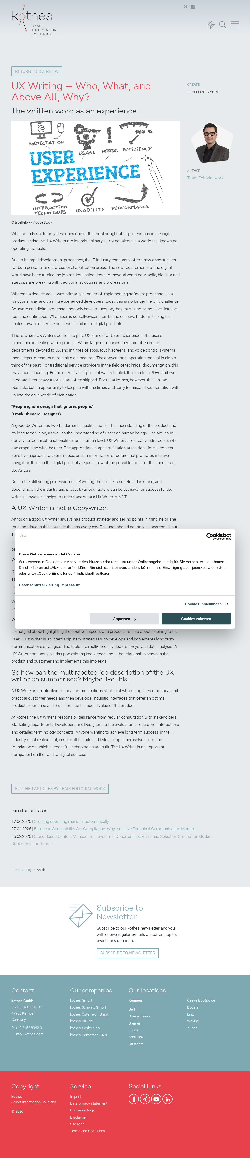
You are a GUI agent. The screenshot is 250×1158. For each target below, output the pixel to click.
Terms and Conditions (87, 1131)
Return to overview (37, 71)
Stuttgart (136, 1044)
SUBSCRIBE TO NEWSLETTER (127, 953)
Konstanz (136, 1037)
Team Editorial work (205, 177)
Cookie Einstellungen (203, 604)
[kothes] (34, 17)
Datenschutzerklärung (39, 585)
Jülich (133, 1030)
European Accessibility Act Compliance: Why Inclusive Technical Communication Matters (114, 828)
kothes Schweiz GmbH (88, 1007)
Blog (28, 870)
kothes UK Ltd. (82, 1021)
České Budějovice (201, 1000)
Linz (190, 1014)
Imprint (75, 1096)
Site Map (77, 1124)
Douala (192, 1007)
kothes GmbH (81, 1000)
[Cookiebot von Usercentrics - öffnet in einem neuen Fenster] (209, 536)
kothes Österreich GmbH (90, 1014)
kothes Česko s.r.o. (85, 1028)
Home (15, 870)
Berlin (133, 1009)
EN (193, 6)
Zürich (192, 1028)
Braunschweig (140, 1016)
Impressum (70, 585)
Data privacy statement (88, 1103)
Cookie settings (82, 1110)
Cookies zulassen (196, 619)
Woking (193, 1021)
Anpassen (121, 619)
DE (186, 6)
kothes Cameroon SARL (89, 1035)
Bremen (135, 1023)
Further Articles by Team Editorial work (60, 788)
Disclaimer (78, 1117)
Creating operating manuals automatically (71, 821)
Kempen (135, 1000)
